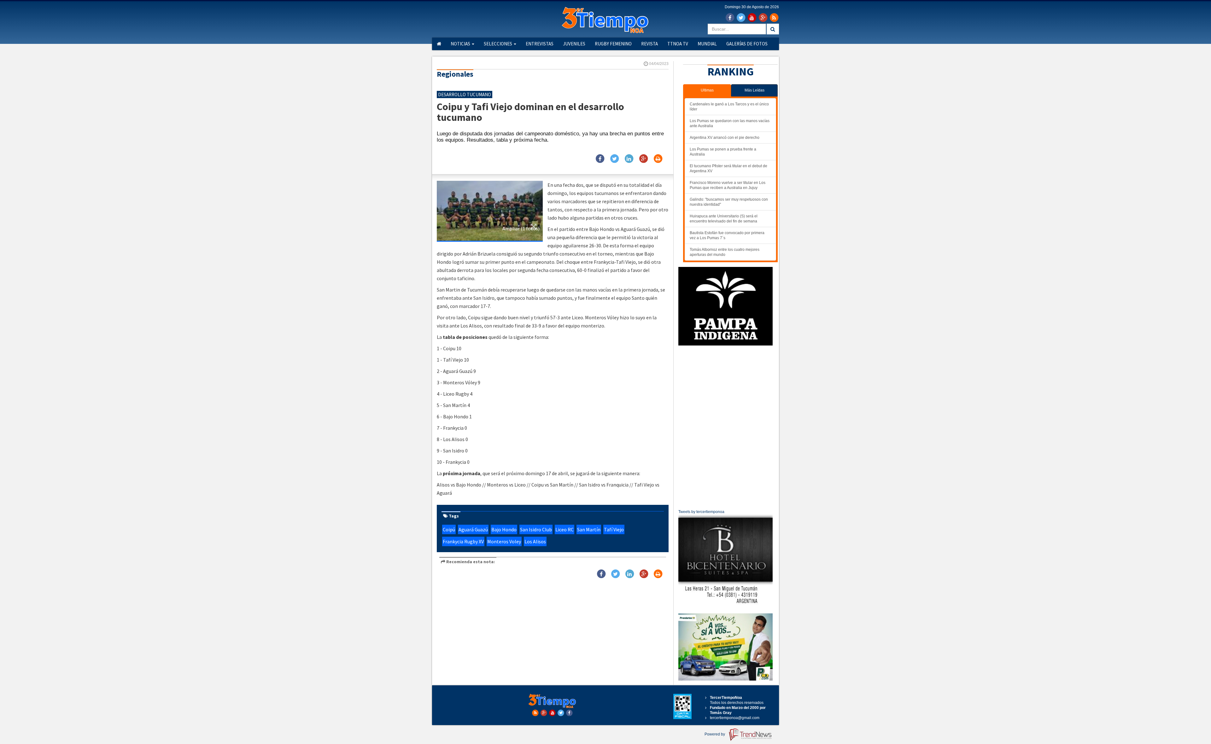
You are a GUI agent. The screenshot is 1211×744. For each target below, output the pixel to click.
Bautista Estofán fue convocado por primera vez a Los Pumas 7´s (727, 235)
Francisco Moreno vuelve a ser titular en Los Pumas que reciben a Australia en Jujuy (727, 185)
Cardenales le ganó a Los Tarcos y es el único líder (729, 106)
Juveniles (574, 44)
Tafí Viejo (614, 529)
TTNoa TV (677, 44)
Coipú (449, 529)
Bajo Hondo (504, 529)
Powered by (715, 734)
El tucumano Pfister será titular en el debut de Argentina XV (728, 168)
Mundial (707, 44)
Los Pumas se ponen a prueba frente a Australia (723, 151)
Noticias (461, 44)
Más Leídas (754, 90)
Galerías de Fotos (747, 44)
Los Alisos (535, 541)
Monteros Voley (504, 541)
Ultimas (707, 90)
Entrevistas (539, 44)
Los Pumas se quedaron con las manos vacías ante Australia (729, 123)
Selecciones (498, 44)
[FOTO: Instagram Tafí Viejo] (490, 211)
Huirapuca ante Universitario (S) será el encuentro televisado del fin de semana (724, 218)
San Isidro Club (536, 529)
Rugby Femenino (613, 44)
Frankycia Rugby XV (463, 541)
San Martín (588, 529)
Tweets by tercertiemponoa (701, 512)
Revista (649, 44)
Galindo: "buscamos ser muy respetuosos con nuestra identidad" (729, 202)
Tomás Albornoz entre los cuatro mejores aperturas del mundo (724, 252)
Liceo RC (564, 529)
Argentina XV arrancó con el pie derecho (724, 137)
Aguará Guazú (473, 529)
